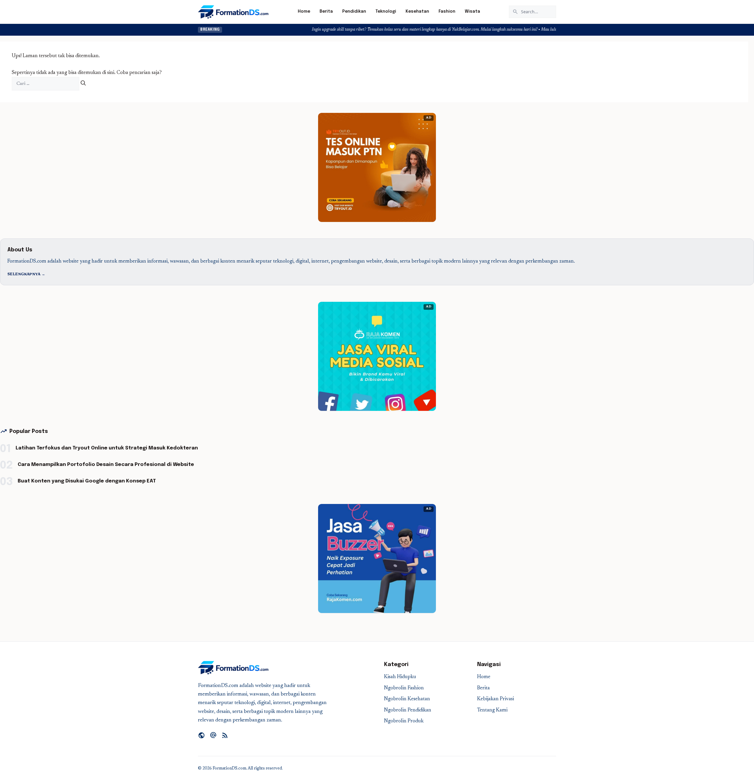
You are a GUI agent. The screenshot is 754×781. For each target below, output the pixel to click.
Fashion (447, 11)
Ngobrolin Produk (404, 721)
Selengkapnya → (26, 274)
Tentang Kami (492, 710)
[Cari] (83, 84)
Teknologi (386, 11)
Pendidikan (354, 11)
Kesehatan (417, 11)
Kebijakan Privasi (495, 699)
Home (304, 11)
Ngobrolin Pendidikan (407, 710)
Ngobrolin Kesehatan (407, 699)
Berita (326, 11)
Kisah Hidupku (400, 677)
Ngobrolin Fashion (404, 688)
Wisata (472, 11)
